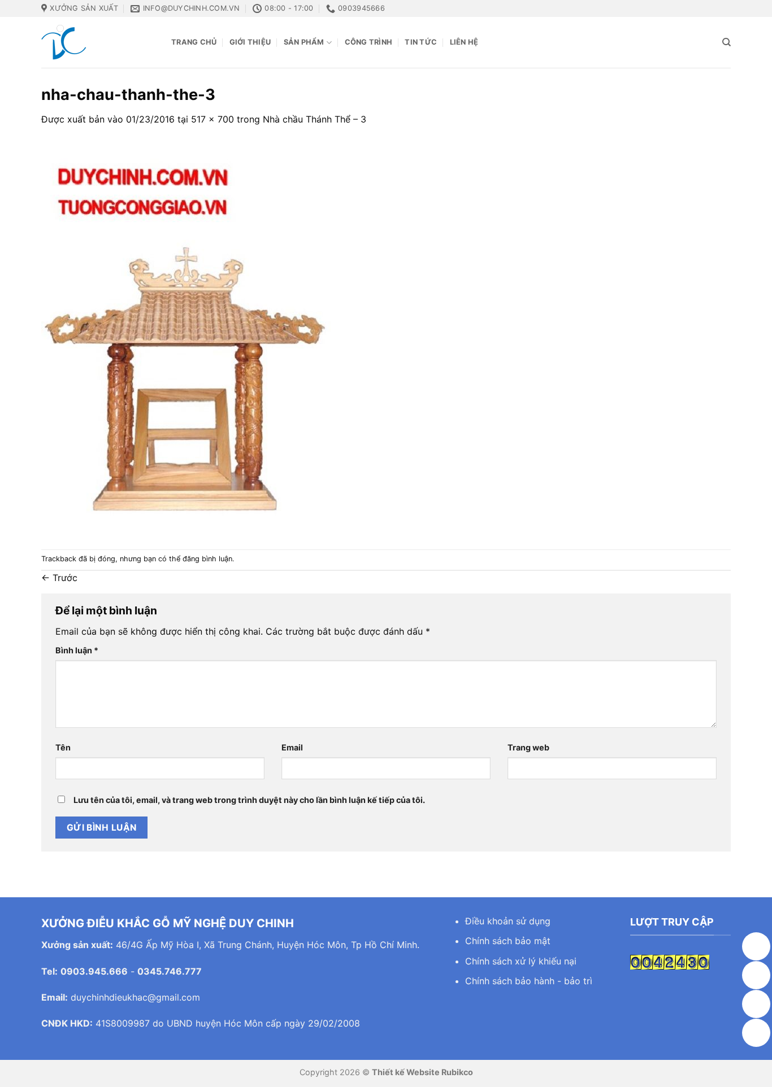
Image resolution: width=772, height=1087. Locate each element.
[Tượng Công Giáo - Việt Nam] (97, 42)
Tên (63, 747)
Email (292, 747)
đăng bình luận (207, 559)
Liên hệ (464, 42)
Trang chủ (193, 42)
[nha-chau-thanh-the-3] (187, 337)
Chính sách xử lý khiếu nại (520, 961)
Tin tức (421, 42)
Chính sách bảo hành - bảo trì (528, 980)
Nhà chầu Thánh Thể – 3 (314, 119)
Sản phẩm (304, 42)
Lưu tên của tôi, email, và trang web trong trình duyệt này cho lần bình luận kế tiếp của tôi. (249, 800)
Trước (59, 577)
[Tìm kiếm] (726, 42)
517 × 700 (212, 119)
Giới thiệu (250, 42)
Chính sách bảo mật (507, 940)
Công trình (369, 42)
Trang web (528, 747)
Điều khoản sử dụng (507, 921)
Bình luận (76, 650)
